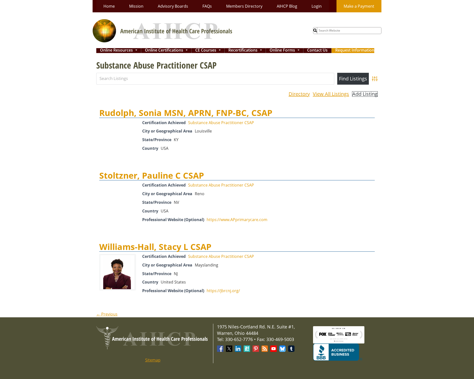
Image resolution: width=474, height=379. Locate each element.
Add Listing (364, 94)
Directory (299, 94)
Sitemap (152, 360)
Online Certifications (167, 50)
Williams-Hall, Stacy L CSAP (155, 246)
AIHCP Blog (287, 6)
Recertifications (246, 50)
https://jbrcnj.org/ (223, 290)
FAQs (207, 6)
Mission (136, 6)
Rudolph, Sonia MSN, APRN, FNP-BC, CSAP (185, 112)
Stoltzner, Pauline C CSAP (151, 175)
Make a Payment (359, 6)
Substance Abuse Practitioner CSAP (221, 122)
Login (317, 6)
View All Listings (331, 94)
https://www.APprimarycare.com (237, 219)
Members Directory (244, 6)
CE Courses (209, 50)
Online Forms (285, 50)
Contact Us (317, 50)
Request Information (354, 50)
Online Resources (119, 50)
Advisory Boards (173, 6)
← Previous (107, 314)
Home (109, 6)
